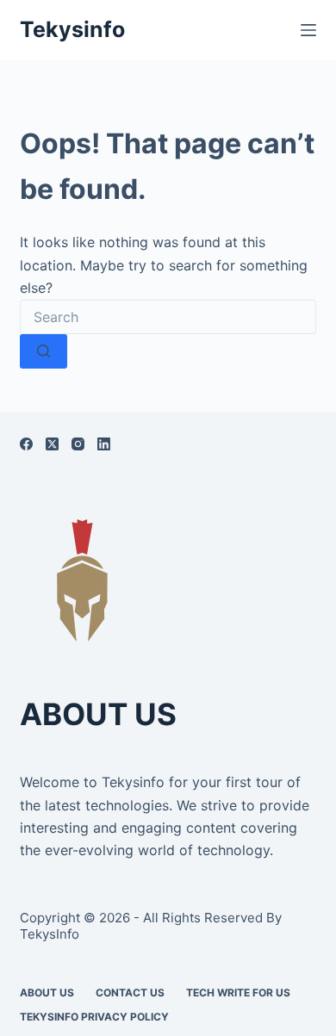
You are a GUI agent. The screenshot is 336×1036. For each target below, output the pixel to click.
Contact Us (130, 992)
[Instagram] (78, 443)
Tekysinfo (72, 29)
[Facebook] (26, 443)
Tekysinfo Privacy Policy (94, 1016)
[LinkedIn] (103, 443)
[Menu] (308, 30)
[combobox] (167, 317)
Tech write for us (238, 992)
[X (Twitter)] (52, 443)
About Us (47, 992)
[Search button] (43, 351)
